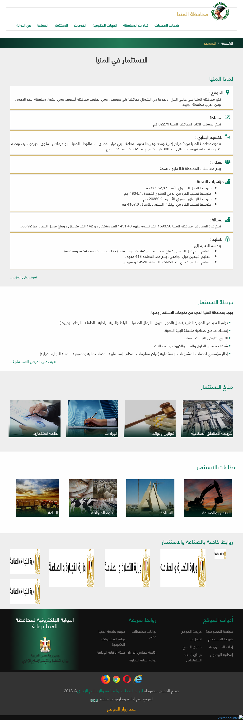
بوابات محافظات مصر (144, 634)
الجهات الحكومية (105, 24)
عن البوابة (24, 24)
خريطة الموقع (191, 631)
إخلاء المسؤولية (221, 646)
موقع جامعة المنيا (111, 631)
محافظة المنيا (192, 13)
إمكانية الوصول (221, 654)
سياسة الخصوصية (219, 631)
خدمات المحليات (167, 24)
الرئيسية (227, 42)
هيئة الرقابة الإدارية (111, 651)
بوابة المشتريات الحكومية (113, 641)
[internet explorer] (137, 677)
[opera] (127, 677)
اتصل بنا (195, 638)
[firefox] (105, 677)
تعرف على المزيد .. (23, 277)
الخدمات (80, 24)
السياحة (42, 24)
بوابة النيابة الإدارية (142, 659)
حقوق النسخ (192, 646)
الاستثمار (61, 24)
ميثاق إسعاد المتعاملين (193, 657)
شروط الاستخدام (220, 638)
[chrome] (116, 677)
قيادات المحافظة (136, 24)
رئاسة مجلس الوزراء (142, 651)
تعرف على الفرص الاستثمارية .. (33, 361)
